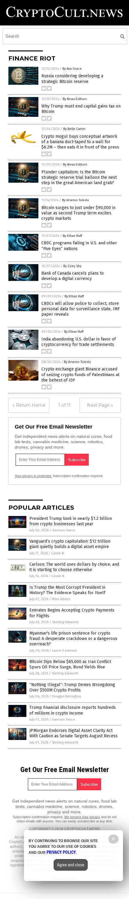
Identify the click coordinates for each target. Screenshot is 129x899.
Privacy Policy (61, 852)
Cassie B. (57, 553)
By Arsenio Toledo (75, 200)
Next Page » (100, 405)
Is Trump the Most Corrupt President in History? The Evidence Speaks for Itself (67, 590)
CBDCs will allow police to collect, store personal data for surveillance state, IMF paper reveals (80, 309)
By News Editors (75, 99)
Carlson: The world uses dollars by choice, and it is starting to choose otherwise (74, 567)
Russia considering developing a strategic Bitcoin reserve (72, 78)
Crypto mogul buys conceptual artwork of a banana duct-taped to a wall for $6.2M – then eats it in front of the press (80, 142)
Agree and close (70, 864)
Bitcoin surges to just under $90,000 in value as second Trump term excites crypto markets (78, 213)
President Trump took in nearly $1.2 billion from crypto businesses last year (70, 521)
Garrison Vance (63, 530)
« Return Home (29, 405)
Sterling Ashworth (65, 622)
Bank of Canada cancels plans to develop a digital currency (72, 276)
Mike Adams (61, 599)
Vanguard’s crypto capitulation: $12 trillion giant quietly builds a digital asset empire (69, 544)
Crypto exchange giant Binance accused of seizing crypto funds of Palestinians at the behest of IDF (80, 374)
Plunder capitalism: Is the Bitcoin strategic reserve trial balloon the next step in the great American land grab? (79, 177)
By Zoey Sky (72, 266)
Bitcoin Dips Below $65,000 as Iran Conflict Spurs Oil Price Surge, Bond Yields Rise (70, 664)
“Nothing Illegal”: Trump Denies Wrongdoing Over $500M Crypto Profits (72, 687)
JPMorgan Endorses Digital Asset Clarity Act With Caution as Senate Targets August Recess (73, 733)
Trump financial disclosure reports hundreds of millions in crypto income (72, 710)
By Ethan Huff (72, 236)
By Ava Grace (72, 69)
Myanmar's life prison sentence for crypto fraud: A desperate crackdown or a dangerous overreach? (73, 639)
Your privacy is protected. (33, 476)
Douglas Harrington (66, 696)
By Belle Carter (74, 129)
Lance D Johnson (64, 651)
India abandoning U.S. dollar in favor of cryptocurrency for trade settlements (78, 342)
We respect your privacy (82, 817)
